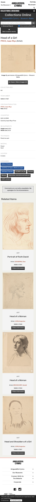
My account (31, 4)
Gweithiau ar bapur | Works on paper (12, 167)
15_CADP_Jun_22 (20, 171)
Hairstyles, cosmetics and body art (19, 175)
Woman (4, 175)
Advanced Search (7, 26)
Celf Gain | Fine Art (7, 171)
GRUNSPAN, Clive (20, 261)
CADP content (6, 179)
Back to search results (9, 31)
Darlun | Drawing (7, 164)
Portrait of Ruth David (18, 257)
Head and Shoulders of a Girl (18, 441)
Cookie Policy (7, 498)
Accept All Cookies (16, 500)
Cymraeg (32, 2)
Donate (3, 2)
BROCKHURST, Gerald (20, 385)
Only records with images (27, 26)
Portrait (30, 171)
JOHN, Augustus (20, 321)
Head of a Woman (18, 316)
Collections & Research (10, 11)
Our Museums (5, 5)
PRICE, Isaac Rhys (8, 41)
